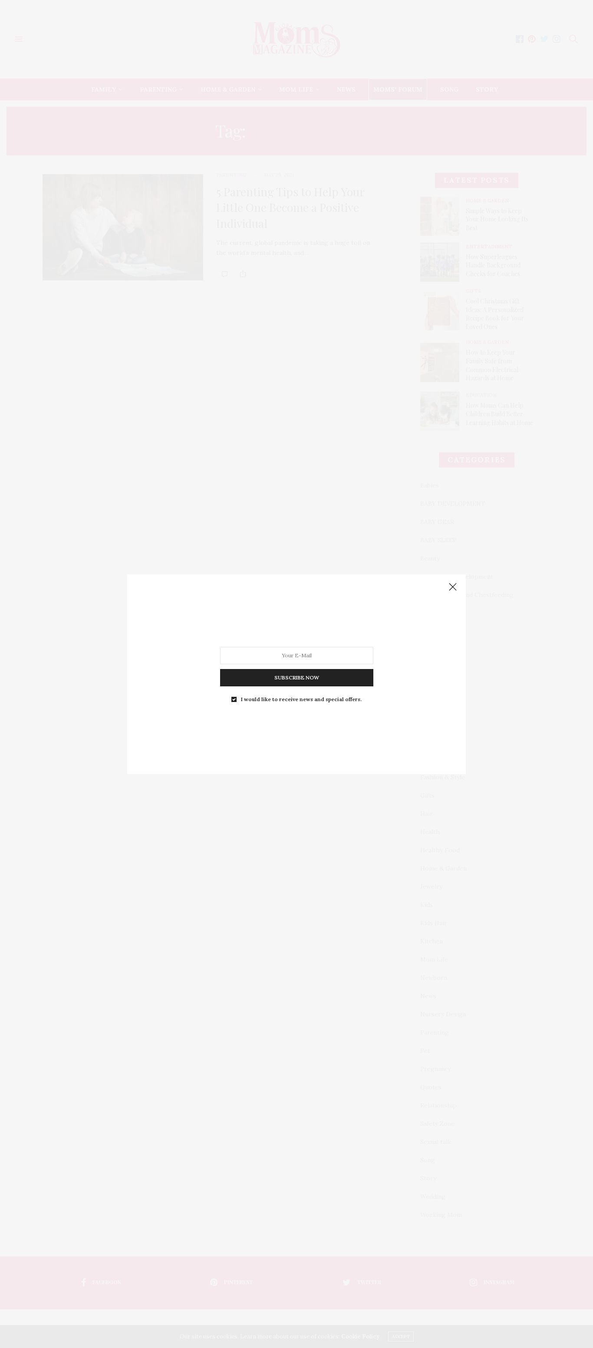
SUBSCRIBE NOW (296, 677)
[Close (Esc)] (452, 587)
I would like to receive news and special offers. (301, 699)
